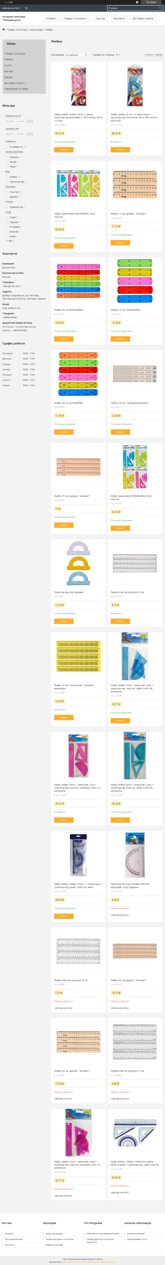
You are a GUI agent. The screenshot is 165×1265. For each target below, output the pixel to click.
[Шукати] (160, 8)
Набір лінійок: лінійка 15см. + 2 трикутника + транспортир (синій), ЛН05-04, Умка (78, 885)
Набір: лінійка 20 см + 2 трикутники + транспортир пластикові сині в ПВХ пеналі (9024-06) (134, 117)
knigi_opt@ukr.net (11, 308)
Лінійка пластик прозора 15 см (127, 1070)
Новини (8, 59)
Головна (50, 18)
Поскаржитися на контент (75, 1262)
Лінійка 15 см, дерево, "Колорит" (129, 213)
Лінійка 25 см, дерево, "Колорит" (72, 495)
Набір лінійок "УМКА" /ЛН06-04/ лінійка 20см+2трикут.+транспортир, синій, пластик (135, 1163)
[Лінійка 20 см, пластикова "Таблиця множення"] (78, 656)
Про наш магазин (14, 1239)
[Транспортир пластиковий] (78, 563)
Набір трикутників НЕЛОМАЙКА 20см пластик (131, 497)
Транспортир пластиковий (68, 592)
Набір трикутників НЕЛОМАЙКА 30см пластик (74, 215)
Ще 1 (11, 241)
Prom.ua (98, 1259)
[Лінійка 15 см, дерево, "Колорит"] (134, 185)
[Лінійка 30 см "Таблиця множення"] (134, 374)
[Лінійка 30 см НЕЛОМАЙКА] (78, 281)
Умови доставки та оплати (59, 1239)
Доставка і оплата (143, 18)
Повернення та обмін (16, 88)
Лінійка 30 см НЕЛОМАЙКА (68, 309)
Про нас (100, 18)
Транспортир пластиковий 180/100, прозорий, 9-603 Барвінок (130, 885)
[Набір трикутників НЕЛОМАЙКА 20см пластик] (134, 467)
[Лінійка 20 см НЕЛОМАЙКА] (78, 374)
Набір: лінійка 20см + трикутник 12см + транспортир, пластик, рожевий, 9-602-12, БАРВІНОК (77, 787)
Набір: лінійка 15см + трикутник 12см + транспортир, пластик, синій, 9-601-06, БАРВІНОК (132, 688)
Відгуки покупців (54, 1244)
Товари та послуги (74, 18)
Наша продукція (54, 1233)
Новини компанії (135, 1233)
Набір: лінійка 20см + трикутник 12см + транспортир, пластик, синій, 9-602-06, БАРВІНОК (132, 787)
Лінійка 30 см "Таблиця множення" (130, 402)
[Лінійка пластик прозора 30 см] (134, 563)
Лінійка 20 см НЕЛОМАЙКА (68, 402)
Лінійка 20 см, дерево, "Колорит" (72, 1070)
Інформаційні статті (137, 1239)
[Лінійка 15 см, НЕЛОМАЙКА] (134, 281)
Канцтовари (36, 29)
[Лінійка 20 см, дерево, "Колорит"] (78, 1042)
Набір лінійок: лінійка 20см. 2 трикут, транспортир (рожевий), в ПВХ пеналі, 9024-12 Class (78, 117)
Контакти (119, 18)
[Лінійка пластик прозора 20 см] (78, 951)
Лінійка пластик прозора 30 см (127, 592)
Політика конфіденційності (103, 1262)
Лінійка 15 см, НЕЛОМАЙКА (125, 309)
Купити (63, 149)
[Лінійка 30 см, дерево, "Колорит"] (134, 951)
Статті (7, 65)
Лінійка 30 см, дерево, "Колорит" (129, 980)
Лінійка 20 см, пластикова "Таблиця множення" (73, 687)
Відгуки (8, 77)
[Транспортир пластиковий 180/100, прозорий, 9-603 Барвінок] (134, 855)
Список (159, 54)
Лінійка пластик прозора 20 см (70, 980)
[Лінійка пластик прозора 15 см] (134, 1042)
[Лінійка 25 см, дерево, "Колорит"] (78, 467)
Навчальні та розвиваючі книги (103, 1233)
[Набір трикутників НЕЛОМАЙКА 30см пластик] (78, 185)
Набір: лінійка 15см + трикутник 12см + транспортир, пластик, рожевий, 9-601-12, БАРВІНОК (77, 1164)
